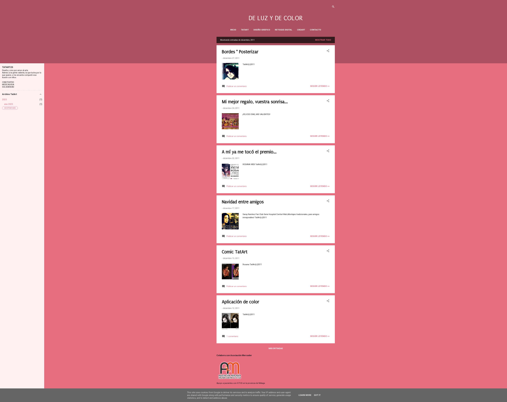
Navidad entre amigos (243, 202)
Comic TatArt (234, 252)
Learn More (305, 395)
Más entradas (276, 348)
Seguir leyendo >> (320, 86)
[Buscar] (333, 7)
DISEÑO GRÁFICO (261, 30)
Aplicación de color (240, 302)
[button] (328, 51)
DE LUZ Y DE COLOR (276, 18)
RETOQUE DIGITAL (283, 30)
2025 (4, 99)
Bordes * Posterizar (240, 51)
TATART (245, 30)
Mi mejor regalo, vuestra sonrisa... (255, 101)
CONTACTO (315, 30)
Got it (317, 395)
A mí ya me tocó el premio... (249, 152)
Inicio (233, 30)
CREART (301, 30)
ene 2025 (8, 104)
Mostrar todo (323, 40)
